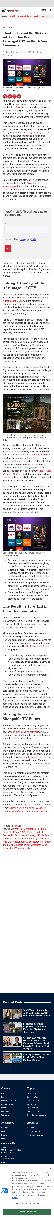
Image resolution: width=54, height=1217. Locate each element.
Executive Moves (33, 1101)
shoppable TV (9, 848)
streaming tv (23, 848)
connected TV (35, 841)
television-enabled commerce (25, 732)
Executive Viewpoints (9, 1104)
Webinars (4, 1128)
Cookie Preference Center (27, 1203)
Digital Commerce (33, 1111)
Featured (41, 829)
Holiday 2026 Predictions (20, 16)
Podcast (4, 1108)
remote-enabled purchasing (37, 757)
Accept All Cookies (27, 1212)
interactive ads (39, 845)
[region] (27, 1190)
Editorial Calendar (33, 1131)
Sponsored (5, 1115)
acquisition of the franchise (28, 454)
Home (31, 167)
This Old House (10, 841)
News (3, 1094)
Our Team (30, 1128)
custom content (23, 845)
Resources (5, 1111)
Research (4, 1131)
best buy (23, 841)
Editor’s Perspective (8, 1101)
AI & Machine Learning (35, 1104)
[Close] (50, 1168)
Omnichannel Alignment (36, 1115)
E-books (4, 1139)
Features (8, 27)
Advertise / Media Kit (35, 1135)
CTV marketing (28, 829)
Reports (4, 1135)
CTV (18, 829)
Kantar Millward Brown (37, 646)
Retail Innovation (33, 1108)
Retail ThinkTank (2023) (14, 832)
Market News (32, 1094)
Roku (46, 838)
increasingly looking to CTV (35, 132)
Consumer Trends (33, 1097)
